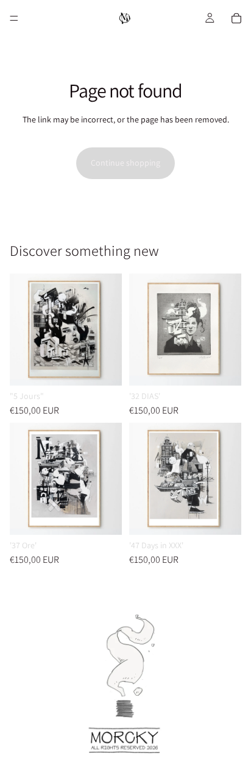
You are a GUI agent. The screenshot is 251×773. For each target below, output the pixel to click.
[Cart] (236, 18)
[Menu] (14, 18)
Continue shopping (125, 162)
